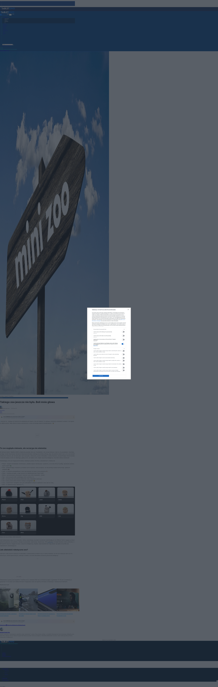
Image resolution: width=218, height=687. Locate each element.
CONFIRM (101, 375)
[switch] (123, 332)
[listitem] (109, 329)
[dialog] (109, 343)
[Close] (129, 310)
